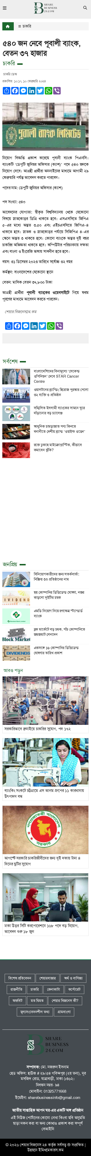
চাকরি (26, 26)
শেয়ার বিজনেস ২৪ (33, 1144)
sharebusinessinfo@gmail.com (54, 1097)
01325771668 (55, 1091)
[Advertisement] (45, 508)
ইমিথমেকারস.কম (51, 1149)
